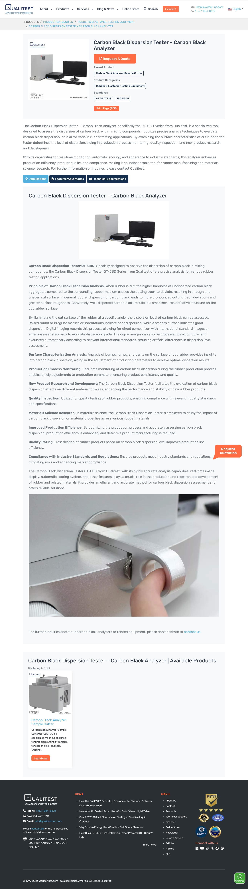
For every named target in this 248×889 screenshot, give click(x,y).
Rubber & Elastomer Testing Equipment (106, 21)
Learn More (41, 758)
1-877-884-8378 (205, 11)
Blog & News (106, 9)
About (44, 9)
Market (170, 848)
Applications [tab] (37, 178)
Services (83, 9)
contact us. (192, 632)
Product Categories (58, 21)
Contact (170, 9)
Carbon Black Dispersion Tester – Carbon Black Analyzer (71, 26)
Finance (170, 822)
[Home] (19, 8)
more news (149, 844)
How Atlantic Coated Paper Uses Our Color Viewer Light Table (114, 811)
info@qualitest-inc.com (209, 7)
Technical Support (176, 816)
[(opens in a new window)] (201, 832)
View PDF (106, 108)
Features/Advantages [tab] (69, 178)
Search (152, 9)
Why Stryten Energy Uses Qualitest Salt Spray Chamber (111, 827)
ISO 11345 (123, 98)
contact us (37, 828)
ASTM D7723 (103, 98)
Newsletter (172, 832)
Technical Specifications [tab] (109, 178)
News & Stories (174, 838)
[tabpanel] (124, 415)
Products (63, 9)
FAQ (168, 854)
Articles (170, 843)
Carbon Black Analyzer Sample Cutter (119, 73)
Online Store (130, 9)
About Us (171, 800)
